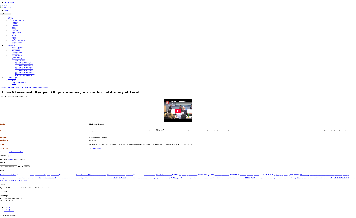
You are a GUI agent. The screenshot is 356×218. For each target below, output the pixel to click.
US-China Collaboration (322, 178)
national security (148, 178)
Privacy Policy (8, 209)
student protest (274, 178)
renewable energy (205, 178)
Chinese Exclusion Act (113, 175)
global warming (304, 175)
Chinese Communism (67, 175)
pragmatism (191, 178)
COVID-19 (159, 175)
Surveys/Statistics (17, 42)
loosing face (58, 178)
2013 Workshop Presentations (24, 72)
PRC (195, 178)
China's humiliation (55, 175)
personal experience (164, 178)
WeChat (3, 180)
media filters (77, 178)
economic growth (206, 174)
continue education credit (149, 175)
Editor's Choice (243, 175)
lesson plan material (47, 178)
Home (9, 17)
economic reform (225, 175)
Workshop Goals (20, 60)
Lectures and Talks (26, 87)
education (250, 175)
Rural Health (230, 178)
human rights (346, 175)
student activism (267, 178)
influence (10, 178)
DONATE (15, 80)
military (96, 178)
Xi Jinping (23, 180)
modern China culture (134, 178)
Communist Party (129, 175)
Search (27, 166)
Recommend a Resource (19, 82)
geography (284, 175)
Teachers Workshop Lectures (40, 87)
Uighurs (313, 178)
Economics (15, 22)
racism (199, 178)
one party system (156, 178)
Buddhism (32, 175)
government (313, 175)
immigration (3, 178)
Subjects (10, 18)
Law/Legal (15, 30)
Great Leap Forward (334, 175)
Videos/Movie (16, 57)
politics (14, 35)
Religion (14, 39)
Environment (15, 25)
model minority (107, 178)
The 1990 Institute (9, 2)
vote (351, 178)
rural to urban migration (239, 178)
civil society (122, 175)
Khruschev (15, 178)
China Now (3, 87)
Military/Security (16, 32)
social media (251, 178)
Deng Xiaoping (184, 175)
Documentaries (16, 50)
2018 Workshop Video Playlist (24, 64)
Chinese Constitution (82, 175)
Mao (63, 178)
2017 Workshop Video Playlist (24, 65)
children (48, 175)
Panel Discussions (17, 55)
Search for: (21, 166)
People (14, 34)
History (14, 29)
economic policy (218, 175)
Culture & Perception (18, 20)
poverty (186, 178)
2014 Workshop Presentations (24, 70)
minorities (101, 178)
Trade (13, 44)
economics (234, 174)
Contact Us (7, 207)
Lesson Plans (15, 54)
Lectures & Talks (17, 52)
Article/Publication (17, 47)
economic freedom (193, 175)
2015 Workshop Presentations (24, 69)
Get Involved (12, 79)
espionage (277, 175)
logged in (10, 159)
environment (267, 174)
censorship (42, 175)
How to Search (12, 77)
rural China (223, 178)
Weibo (8, 180)
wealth (353, 178)
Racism (14, 37)
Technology (293, 178)
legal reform (25, 178)
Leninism (32, 178)
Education (15, 24)
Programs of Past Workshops (23, 75)
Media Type (11, 45)
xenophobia (14, 180)
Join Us (14, 84)
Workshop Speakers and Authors (24, 74)
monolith (143, 178)
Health (13, 27)
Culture (175, 175)
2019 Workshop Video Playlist (24, 62)
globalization (294, 175)
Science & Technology (18, 40)
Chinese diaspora (102, 175)
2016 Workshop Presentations (24, 67)
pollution (180, 178)
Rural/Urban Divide (215, 178)
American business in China (8, 175)
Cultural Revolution (167, 175)
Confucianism (138, 175)
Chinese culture (93, 175)
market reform (67, 178)
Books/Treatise (16, 49)
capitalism (37, 175)
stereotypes (260, 178)
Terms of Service (9, 211)
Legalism (20, 178)
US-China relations (339, 177)
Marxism (72, 178)
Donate (6, 10)
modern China (120, 177)
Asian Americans (23, 175)
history (341, 175)
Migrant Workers (85, 178)
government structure (323, 175)
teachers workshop (283, 178)
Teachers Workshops (18, 59)
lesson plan (36, 178)
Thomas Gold (302, 178)
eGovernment (256, 175)
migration (93, 178)
